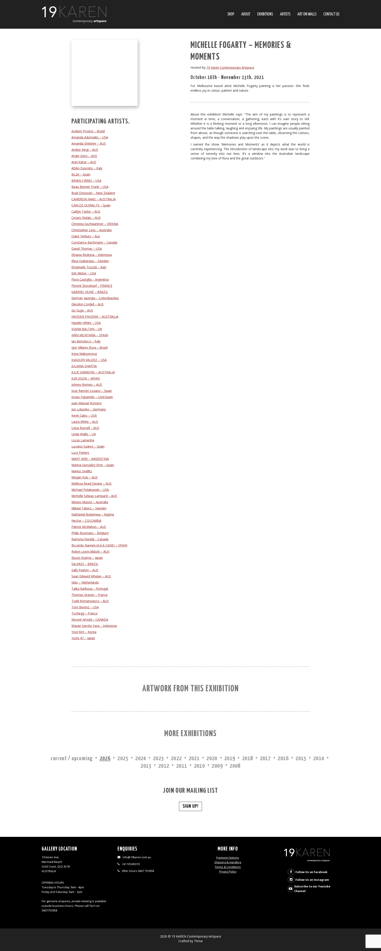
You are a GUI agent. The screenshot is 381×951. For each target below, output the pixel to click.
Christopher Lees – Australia (91, 230)
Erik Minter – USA (83, 273)
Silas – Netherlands (85, 582)
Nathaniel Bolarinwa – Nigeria (92, 514)
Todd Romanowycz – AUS (90, 601)
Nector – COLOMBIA (86, 520)
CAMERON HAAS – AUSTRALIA (93, 199)
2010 (199, 766)
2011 (181, 766)
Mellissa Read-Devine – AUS (91, 483)
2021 (194, 759)
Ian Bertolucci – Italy (86, 341)
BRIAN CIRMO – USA (86, 180)
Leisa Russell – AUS (85, 428)
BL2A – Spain (80, 174)
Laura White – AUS (84, 422)
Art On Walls (306, 14)
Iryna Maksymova (84, 354)
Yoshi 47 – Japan (83, 638)
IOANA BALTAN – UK (86, 329)
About (245, 14)
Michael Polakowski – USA (90, 490)
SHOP (230, 14)
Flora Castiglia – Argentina (90, 279)
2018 (247, 759)
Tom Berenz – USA (85, 607)
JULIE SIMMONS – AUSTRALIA (93, 372)
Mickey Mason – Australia (89, 502)
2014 (318, 759)
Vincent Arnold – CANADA (89, 619)
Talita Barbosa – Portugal (89, 588)
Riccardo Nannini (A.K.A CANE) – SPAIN (99, 545)
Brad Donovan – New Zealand (93, 193)
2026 (105, 759)
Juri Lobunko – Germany (88, 409)
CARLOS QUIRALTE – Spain (90, 205)
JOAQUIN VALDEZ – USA (89, 360)
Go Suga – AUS (82, 310)
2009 (217, 766)
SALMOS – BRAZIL (84, 564)
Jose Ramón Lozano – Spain (91, 391)
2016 (283, 759)
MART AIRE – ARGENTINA (90, 459)
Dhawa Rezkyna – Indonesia (91, 255)
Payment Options (227, 858)
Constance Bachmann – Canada (94, 242)
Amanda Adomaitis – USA (89, 137)
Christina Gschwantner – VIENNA (94, 224)
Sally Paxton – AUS (84, 570)
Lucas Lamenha (82, 440)
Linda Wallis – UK (83, 434)
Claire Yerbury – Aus (85, 236)
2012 (163, 766)
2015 (300, 759)
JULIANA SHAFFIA (84, 366)
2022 (176, 759)
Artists (285, 14)
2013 (145, 766)
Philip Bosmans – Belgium (90, 533)
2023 (158, 759)
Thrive (198, 941)
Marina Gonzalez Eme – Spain (92, 465)
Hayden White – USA (86, 323)
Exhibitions (265, 14)
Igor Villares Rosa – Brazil (89, 347)
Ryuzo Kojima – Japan (87, 558)
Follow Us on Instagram (312, 880)
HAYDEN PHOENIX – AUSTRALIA (94, 316)
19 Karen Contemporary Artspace (230, 67)
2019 (229, 759)
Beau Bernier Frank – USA (89, 187)
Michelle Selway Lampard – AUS (94, 496)
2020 (211, 759)
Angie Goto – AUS (84, 156)
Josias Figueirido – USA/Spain (92, 397)
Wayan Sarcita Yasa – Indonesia (94, 626)
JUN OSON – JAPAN (85, 378)
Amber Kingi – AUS (84, 149)
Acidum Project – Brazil (88, 131)
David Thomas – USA (86, 248)
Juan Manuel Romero (86, 403)
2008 (235, 766)
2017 (265, 759)
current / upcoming (72, 759)
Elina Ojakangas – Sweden (90, 261)
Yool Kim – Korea (83, 632)
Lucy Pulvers (80, 452)
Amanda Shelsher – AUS (88, 143)
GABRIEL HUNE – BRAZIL (89, 292)
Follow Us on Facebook (311, 872)
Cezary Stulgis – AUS (86, 218)
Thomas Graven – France (89, 595)
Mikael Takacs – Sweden (88, 508)
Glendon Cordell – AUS (87, 304)
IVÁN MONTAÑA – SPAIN (89, 335)
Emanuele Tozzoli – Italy (88, 267)
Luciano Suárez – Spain (88, 446)
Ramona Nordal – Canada (89, 539)
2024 (140, 759)
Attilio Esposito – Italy (86, 168)
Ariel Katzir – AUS (83, 162)
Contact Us (331, 14)
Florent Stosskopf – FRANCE (91, 286)
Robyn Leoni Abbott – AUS (90, 551)
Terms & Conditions (228, 867)
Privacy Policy (227, 871)
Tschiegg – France (84, 613)
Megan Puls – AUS (84, 477)
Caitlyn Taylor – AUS (85, 211)
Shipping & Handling (227, 862)
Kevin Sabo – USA (84, 415)
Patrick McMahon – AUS (88, 527)
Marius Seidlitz (81, 471)
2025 (122, 759)
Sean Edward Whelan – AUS (91, 576)
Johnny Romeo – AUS (86, 384)
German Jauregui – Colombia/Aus (95, 298)
